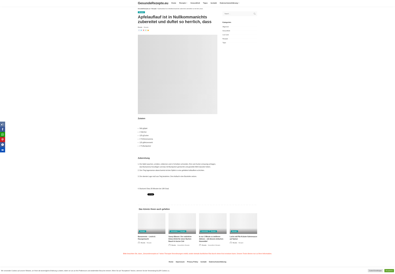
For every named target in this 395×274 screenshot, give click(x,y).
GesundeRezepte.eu (153, 3)
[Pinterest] (2, 139)
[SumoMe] (2, 149)
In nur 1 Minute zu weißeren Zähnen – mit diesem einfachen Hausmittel (211, 239)
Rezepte (141, 12)
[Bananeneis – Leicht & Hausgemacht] (151, 223)
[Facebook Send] (2, 144)
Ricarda (140, 27)
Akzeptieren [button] (389, 270)
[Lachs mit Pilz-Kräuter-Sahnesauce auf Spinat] (243, 223)
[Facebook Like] (2, 124)
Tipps (224, 42)
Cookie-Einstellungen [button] (375, 270)
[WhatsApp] (2, 134)
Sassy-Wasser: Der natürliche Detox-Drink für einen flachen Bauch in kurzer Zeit (180, 239)
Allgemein (225, 27)
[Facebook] (2, 129)
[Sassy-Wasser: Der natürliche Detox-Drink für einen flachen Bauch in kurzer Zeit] (182, 223)
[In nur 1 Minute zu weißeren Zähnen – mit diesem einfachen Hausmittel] (213, 223)
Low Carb (225, 35)
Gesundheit (226, 31)
